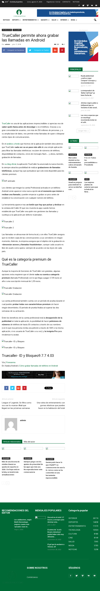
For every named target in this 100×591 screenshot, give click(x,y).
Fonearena (10, 362)
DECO (87, 179)
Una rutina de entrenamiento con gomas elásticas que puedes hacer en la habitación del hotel (51, 405)
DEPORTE (15, 20)
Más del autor (29, 442)
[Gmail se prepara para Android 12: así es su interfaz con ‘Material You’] (75, 175)
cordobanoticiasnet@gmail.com (40, 580)
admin (7, 44)
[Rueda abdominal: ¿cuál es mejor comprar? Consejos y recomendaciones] (73, 78)
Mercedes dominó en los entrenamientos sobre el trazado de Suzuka (75, 162)
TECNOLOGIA (7, 30)
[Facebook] (79, 5)
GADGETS (44, 20)
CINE (70, 537)
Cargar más (82, 131)
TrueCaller (6, 123)
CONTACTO (66, 2)
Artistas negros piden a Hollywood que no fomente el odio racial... (89, 105)
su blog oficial (10, 164)
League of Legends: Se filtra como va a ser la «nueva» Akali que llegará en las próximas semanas (16, 405)
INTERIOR (63, 20)
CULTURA (72, 533)
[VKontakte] (92, 5)
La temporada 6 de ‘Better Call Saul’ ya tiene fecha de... (88, 93)
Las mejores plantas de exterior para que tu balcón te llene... (91, 187)
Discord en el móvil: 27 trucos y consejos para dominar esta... (56, 519)
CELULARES (17, 30)
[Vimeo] (88, 5)
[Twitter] (83, 5)
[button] (95, 20)
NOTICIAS (6, 20)
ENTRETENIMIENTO (77, 526)
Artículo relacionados (12, 442)
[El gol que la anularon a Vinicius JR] (40, 547)
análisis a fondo (13, 144)
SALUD (54, 20)
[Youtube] (96, 5)
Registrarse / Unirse (53, 2)
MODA (73, 20)
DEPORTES (72, 155)
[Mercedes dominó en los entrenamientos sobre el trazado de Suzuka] (75, 151)
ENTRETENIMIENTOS (30, 20)
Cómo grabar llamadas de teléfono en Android (38, 366)
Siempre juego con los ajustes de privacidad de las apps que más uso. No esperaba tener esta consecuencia (33, 467)
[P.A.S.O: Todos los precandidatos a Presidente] (91, 151)
